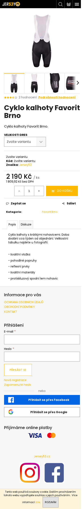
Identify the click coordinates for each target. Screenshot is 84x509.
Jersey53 (25, 165)
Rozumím (50, 502)
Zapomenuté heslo (17, 385)
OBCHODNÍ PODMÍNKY (19, 307)
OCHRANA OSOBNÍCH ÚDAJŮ (23, 302)
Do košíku (64, 191)
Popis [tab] (12, 224)
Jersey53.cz (42, 456)
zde (37, 502)
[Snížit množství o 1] (19, 191)
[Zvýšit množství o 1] (39, 191)
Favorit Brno (49, 212)
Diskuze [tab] (26, 224)
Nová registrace (15, 380)
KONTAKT (10, 312)
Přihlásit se (18, 370)
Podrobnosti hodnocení (56, 97)
